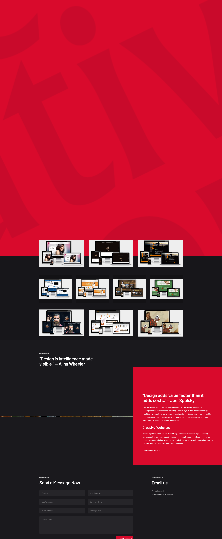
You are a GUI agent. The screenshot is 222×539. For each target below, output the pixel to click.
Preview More (47, 143)
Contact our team (150, 450)
